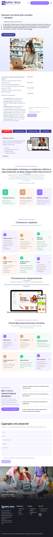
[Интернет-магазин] (15, 238)
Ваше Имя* (30, 76)
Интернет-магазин (7, 238)
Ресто (38, 262)
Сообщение (30, 93)
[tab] (7, 131)
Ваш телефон (30, 88)
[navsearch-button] (28, 3)
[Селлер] (32, 239)
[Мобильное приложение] (49, 237)
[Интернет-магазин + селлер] (15, 261)
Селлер (22, 239)
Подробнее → (6, 156)
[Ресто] (49, 262)
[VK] (40, 514)
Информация (32, 508)
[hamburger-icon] (51, 2)
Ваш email (30, 82)
